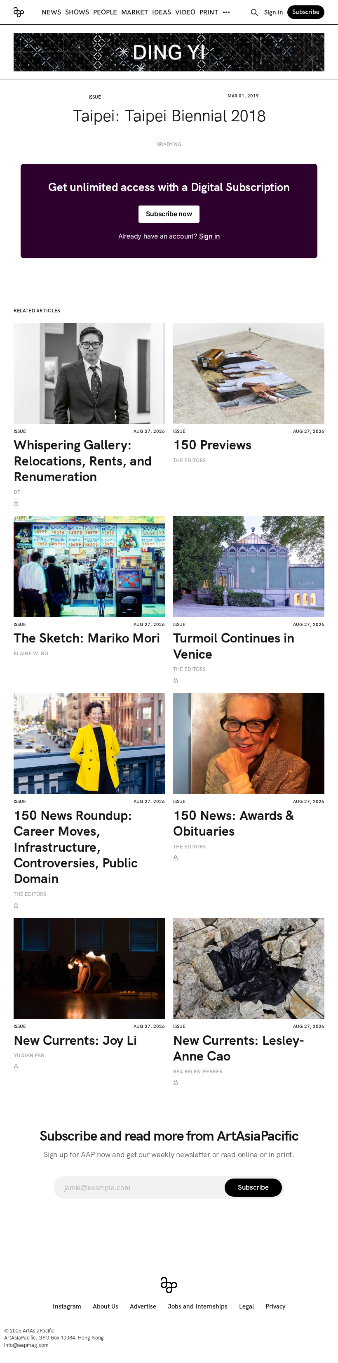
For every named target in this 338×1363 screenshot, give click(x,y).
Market (134, 12)
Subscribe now (169, 214)
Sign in (273, 12)
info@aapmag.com (26, 1345)
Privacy (275, 1306)
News (51, 12)
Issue (95, 97)
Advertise (143, 1306)
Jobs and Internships (198, 1306)
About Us (105, 1306)
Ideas (161, 12)
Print (209, 12)
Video (185, 12)
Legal (246, 1306)
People (105, 12)
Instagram (67, 1306)
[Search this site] (254, 12)
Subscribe (305, 12)
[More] (226, 12)
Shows (77, 12)
